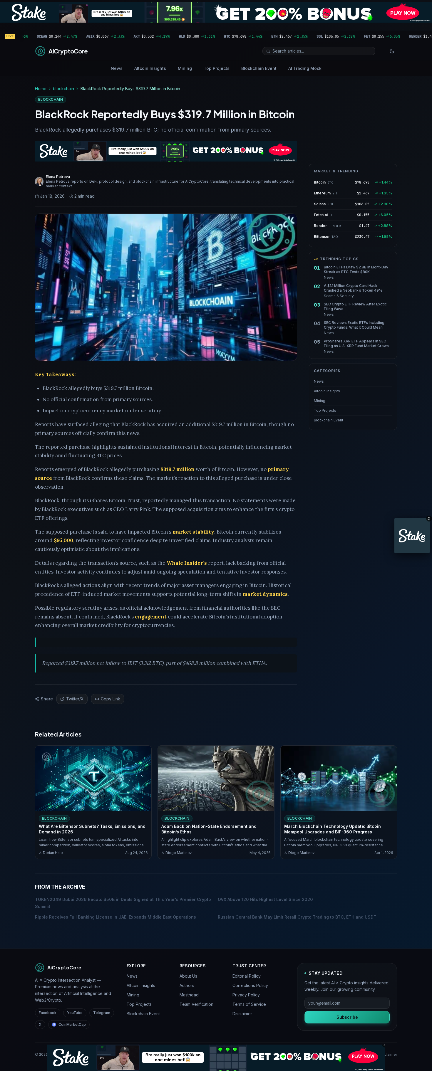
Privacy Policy (246, 994)
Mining (185, 68)
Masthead (189, 994)
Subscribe (347, 1017)
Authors (187, 985)
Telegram (101, 1013)
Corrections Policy (250, 985)
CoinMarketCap (72, 1024)
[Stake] (412, 535)
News (117, 68)
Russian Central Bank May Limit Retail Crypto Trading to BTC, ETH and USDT (297, 916)
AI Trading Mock (305, 68)
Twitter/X (75, 698)
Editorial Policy (246, 976)
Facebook (47, 1013)
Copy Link (110, 698)
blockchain (63, 88)
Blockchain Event (259, 68)
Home (40, 88)
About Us (188, 976)
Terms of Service (249, 1004)
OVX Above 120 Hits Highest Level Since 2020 (265, 899)
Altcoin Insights (150, 68)
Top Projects (217, 68)
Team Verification (196, 1004)
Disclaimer (242, 1013)
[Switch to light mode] (392, 51)
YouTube (75, 1013)
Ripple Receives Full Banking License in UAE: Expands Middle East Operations (115, 916)
